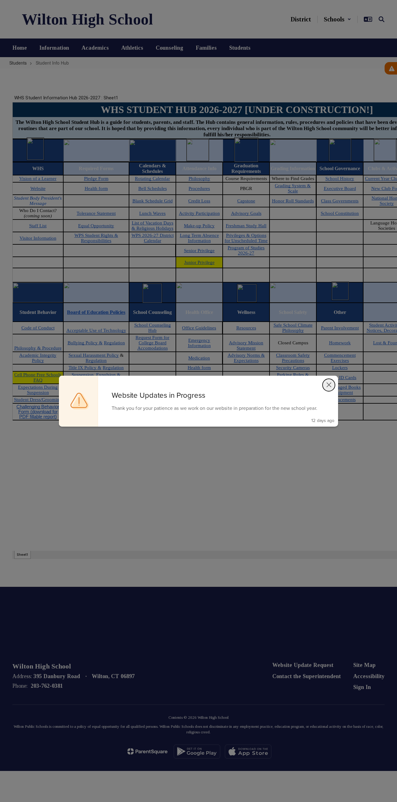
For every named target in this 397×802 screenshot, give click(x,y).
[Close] (329, 385)
